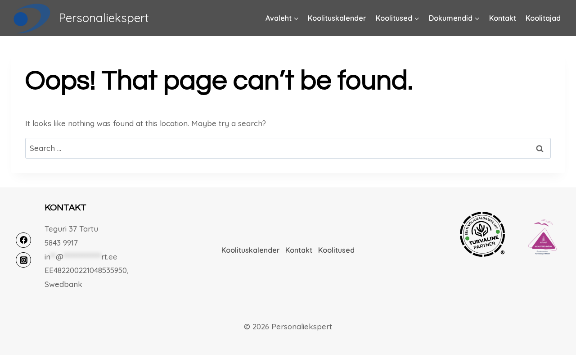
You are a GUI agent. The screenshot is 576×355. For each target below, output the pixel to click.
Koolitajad (543, 18)
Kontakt (502, 18)
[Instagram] (23, 260)
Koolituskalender (337, 18)
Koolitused (336, 250)
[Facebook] (23, 240)
